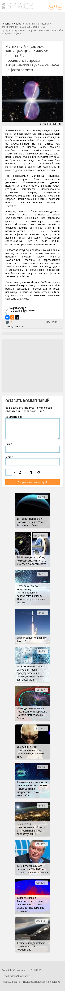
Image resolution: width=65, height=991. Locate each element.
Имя (8, 444)
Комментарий (14, 416)
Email (9, 456)
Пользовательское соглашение (41, 981)
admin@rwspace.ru (20, 976)
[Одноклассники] (12, 317)
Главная (6, 23)
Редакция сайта (11, 981)
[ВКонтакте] (7, 317)
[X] (17, 317)
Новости (19, 23)
